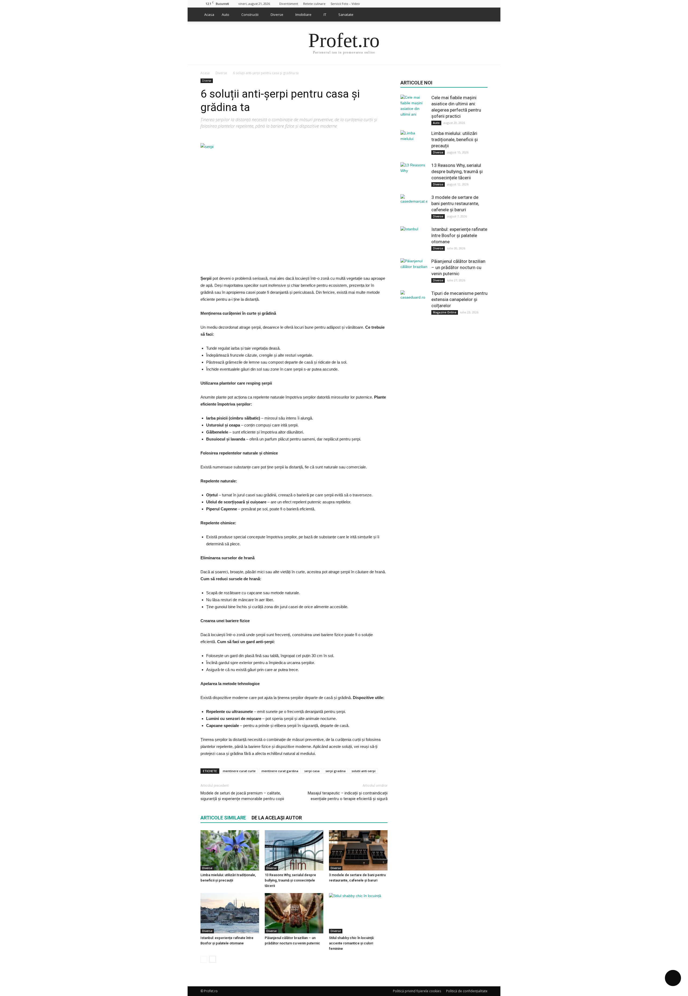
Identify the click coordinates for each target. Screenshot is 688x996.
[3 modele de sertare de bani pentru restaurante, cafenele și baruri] (358, 850)
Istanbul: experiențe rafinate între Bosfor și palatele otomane (459, 235)
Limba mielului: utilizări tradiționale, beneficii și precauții (454, 139)
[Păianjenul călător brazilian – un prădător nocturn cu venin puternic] (294, 913)
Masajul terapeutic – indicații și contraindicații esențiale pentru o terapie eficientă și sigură (348, 796)
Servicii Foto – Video (345, 4)
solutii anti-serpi (363, 771)
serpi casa (312, 771)
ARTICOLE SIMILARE (223, 818)
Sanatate (345, 14)
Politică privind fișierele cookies (417, 991)
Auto (225, 14)
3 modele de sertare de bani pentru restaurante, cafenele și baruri (455, 203)
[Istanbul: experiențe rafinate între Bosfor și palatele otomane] (229, 913)
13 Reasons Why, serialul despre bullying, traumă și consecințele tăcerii (290, 880)
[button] (481, 14)
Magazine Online (444, 312)
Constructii (250, 14)
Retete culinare (314, 4)
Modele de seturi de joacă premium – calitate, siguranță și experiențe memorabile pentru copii (242, 796)
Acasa (209, 14)
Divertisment (288, 4)
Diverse (277, 14)
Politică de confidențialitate (467, 991)
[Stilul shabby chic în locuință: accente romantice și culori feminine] (358, 913)
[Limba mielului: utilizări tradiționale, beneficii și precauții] (229, 850)
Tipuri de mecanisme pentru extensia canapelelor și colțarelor (459, 299)
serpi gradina (335, 771)
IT (325, 14)
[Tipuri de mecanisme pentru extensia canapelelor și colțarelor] (413, 303)
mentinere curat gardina (279, 771)
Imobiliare (303, 14)
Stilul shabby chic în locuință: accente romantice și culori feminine (351, 943)
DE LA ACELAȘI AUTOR (277, 818)
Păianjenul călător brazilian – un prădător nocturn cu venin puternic (458, 267)
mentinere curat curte (239, 771)
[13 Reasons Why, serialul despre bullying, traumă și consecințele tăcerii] (294, 850)
